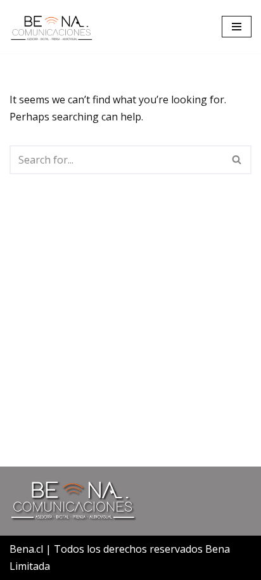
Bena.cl (26, 549)
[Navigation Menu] (236, 26)
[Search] (237, 159)
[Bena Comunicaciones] (51, 26)
